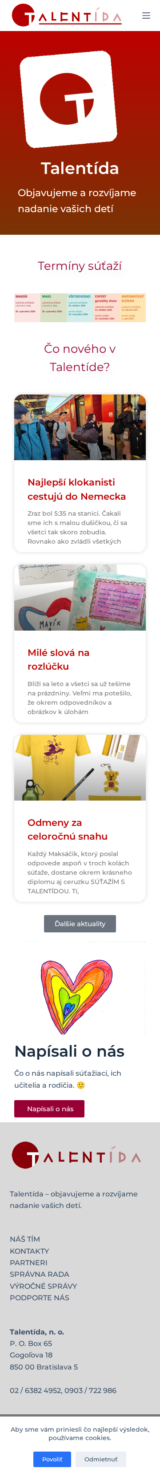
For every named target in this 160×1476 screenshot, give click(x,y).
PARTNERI (29, 1263)
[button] (80, 923)
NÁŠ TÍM (25, 1239)
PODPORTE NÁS (39, 1298)
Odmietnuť (100, 1459)
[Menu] (146, 16)
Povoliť (52, 1459)
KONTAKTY (29, 1251)
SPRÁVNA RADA (39, 1274)
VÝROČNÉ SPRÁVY (43, 1286)
